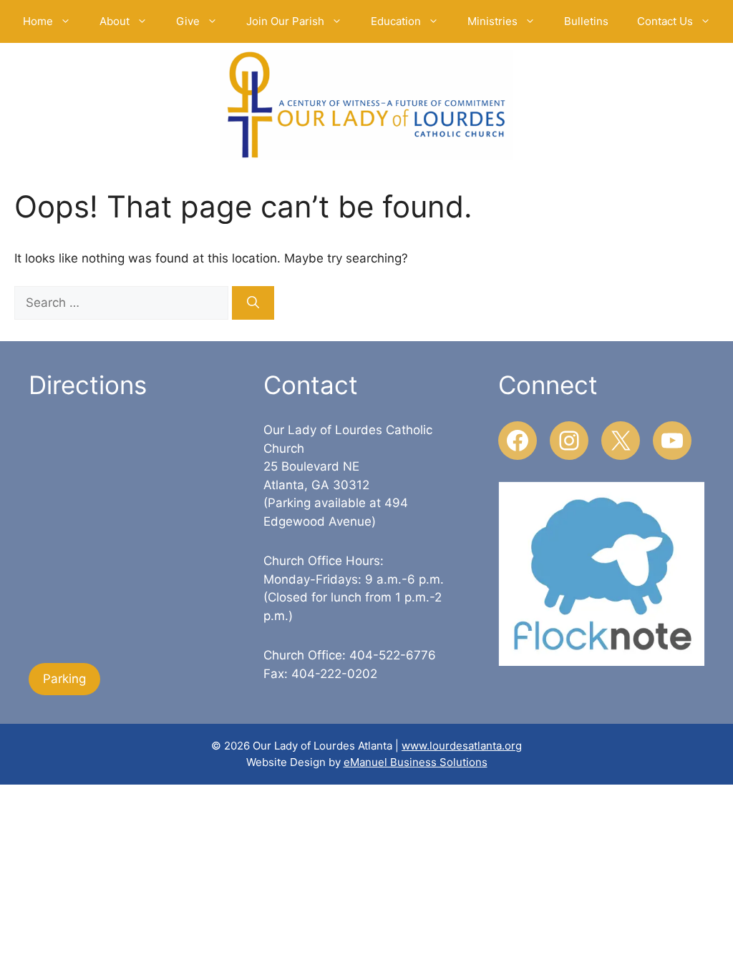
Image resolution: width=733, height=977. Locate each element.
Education (396, 21)
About (114, 21)
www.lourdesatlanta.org (462, 745)
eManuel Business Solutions (415, 762)
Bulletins (586, 21)
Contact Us (665, 21)
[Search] (253, 303)
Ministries (492, 21)
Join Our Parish (285, 21)
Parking (64, 679)
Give (188, 21)
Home (38, 21)
